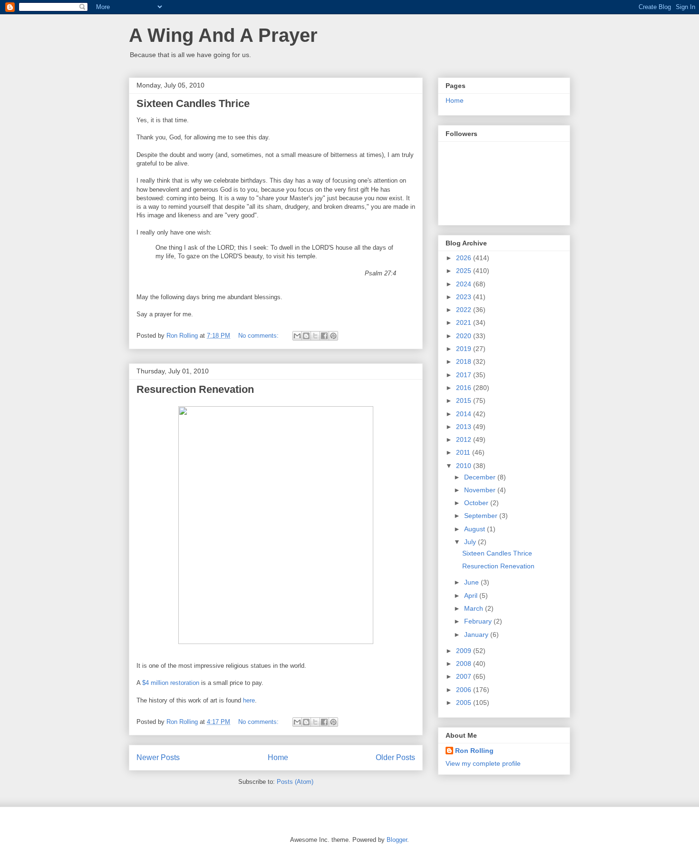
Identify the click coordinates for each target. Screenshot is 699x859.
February (479, 621)
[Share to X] (315, 336)
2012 (464, 439)
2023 (464, 297)
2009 (464, 650)
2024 (464, 284)
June (472, 582)
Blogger (397, 839)
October (477, 503)
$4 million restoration (170, 682)
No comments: (259, 335)
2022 (464, 309)
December (480, 477)
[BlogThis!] (306, 336)
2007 (464, 676)
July (471, 542)
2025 (464, 270)
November (480, 490)
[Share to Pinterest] (333, 336)
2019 (464, 348)
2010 (464, 465)
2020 (464, 336)
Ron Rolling (474, 750)
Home (278, 757)
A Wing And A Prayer (223, 35)
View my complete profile (483, 763)
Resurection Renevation (195, 389)
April (471, 595)
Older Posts (395, 757)
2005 (464, 702)
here (248, 700)
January (477, 634)
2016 (464, 387)
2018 (464, 361)
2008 (464, 663)
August (475, 529)
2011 (464, 452)
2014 (464, 414)
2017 (464, 375)
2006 (464, 689)
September (481, 515)
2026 (464, 258)
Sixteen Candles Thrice (193, 103)
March (474, 608)
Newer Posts (158, 757)
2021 (464, 322)
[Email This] (297, 336)
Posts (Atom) (295, 781)
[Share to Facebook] (324, 336)
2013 (464, 426)
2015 (464, 400)
